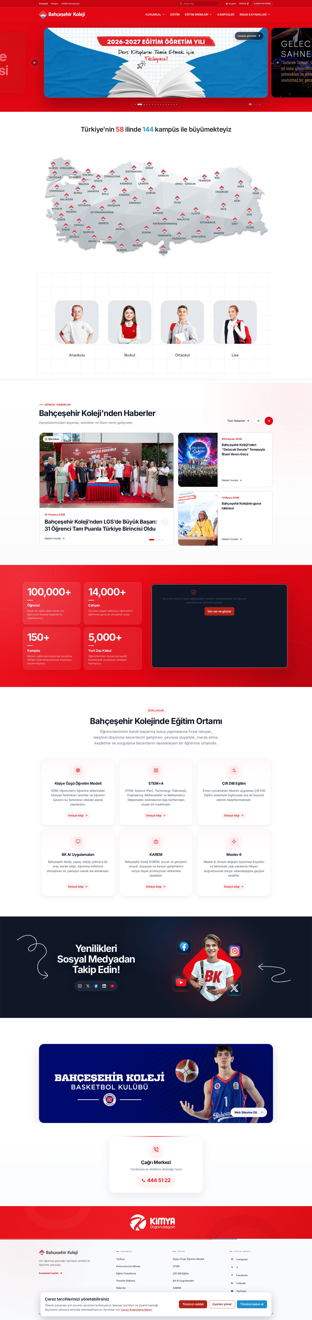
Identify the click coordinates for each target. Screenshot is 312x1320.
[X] (88, 986)
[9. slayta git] (160, 104)
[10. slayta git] (163, 104)
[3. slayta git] (140, 104)
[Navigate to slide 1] (151, 539)
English (232, 4)
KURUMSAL (153, 14)
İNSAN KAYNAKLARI (253, 14)
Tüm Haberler (236, 420)
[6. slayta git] (148, 104)
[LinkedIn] (104, 986)
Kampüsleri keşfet (48, 1273)
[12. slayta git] (168, 104)
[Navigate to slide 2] (156, 539)
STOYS (242, 4)
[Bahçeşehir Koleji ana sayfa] (62, 15)
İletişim (54, 4)
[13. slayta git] (171, 104)
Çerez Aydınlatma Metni (136, 1309)
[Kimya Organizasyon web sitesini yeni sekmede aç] (156, 1222)
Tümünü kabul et (252, 1304)
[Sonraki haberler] (269, 421)
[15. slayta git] (176, 104)
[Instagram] (79, 986)
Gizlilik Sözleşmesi (70, 4)
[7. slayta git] (153, 104)
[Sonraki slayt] (277, 62)
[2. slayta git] (137, 104)
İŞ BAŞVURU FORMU (262, 4)
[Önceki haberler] (259, 421)
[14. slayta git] (174, 104)
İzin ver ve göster (219, 611)
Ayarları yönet (222, 1304)
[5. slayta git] (146, 104)
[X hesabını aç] (237, 989)
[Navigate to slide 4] (162, 539)
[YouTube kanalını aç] (182, 984)
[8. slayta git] (157, 104)
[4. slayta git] (143, 104)
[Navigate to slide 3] (159, 539)
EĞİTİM (175, 14)
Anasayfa (43, 4)
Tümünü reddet (193, 1304)
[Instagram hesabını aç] (237, 949)
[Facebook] (96, 986)
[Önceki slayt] (35, 62)
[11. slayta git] (165, 104)
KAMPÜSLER (225, 14)
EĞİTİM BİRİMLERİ (196, 14)
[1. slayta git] (135, 104)
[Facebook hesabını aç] (185, 947)
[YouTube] (112, 986)
